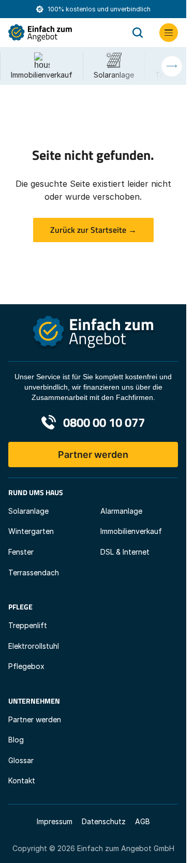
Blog (16, 739)
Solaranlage (28, 511)
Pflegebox (26, 666)
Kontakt (21, 780)
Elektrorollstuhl (33, 646)
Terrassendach (33, 572)
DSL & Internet (125, 551)
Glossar (21, 760)
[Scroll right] (171, 66)
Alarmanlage (121, 511)
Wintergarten (31, 531)
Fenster (21, 551)
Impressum (54, 821)
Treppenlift (27, 625)
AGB (142, 821)
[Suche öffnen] (137, 32)
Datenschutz (104, 821)
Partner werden (93, 454)
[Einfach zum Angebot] (62, 32)
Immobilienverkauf (131, 531)
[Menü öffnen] (168, 32)
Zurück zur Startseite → (93, 230)
